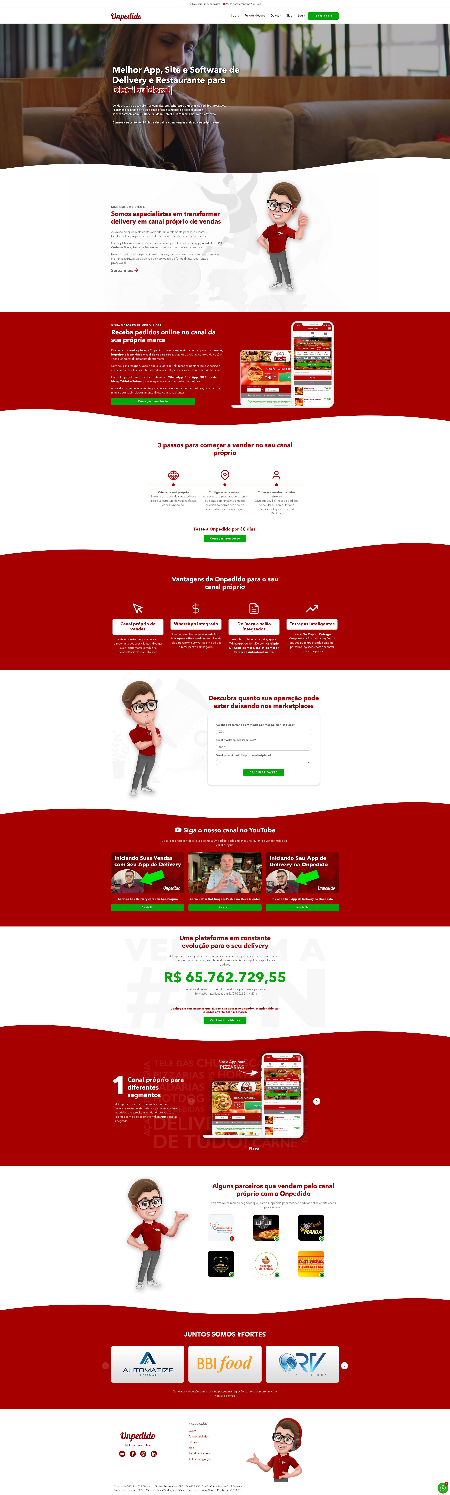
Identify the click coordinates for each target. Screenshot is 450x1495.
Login (301, 15)
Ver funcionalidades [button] (225, 1020)
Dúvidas (276, 15)
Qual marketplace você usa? (236, 740)
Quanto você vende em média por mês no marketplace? (255, 725)
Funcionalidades (255, 15)
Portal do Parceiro (199, 1453)
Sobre (235, 15)
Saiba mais (122, 271)
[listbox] (263, 747)
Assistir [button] (148, 907)
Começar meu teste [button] (153, 401)
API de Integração (199, 1459)
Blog (289, 15)
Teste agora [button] (323, 16)
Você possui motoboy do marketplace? (243, 755)
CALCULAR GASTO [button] (264, 772)
